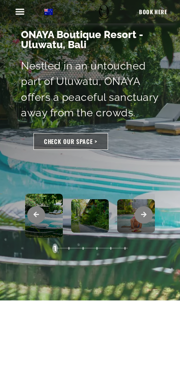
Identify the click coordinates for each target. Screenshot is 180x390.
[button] (20, 11)
